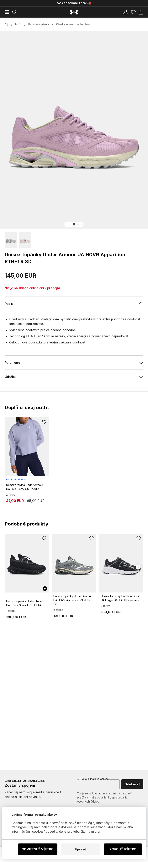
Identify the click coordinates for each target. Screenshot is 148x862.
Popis (9, 304)
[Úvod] (6, 24)
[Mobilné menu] (7, 12)
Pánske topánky (38, 24)
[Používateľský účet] (125, 12)
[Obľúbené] (133, 12)
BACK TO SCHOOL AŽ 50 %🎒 (74, 3)
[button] (74, 224)
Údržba (10, 377)
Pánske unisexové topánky (73, 24)
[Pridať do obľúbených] (44, 422)
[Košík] (141, 12)
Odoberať (132, 784)
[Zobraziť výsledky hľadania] (14, 12)
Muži (18, 24)
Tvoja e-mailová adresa (94, 778)
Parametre (12, 362)
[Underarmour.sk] (74, 12)
